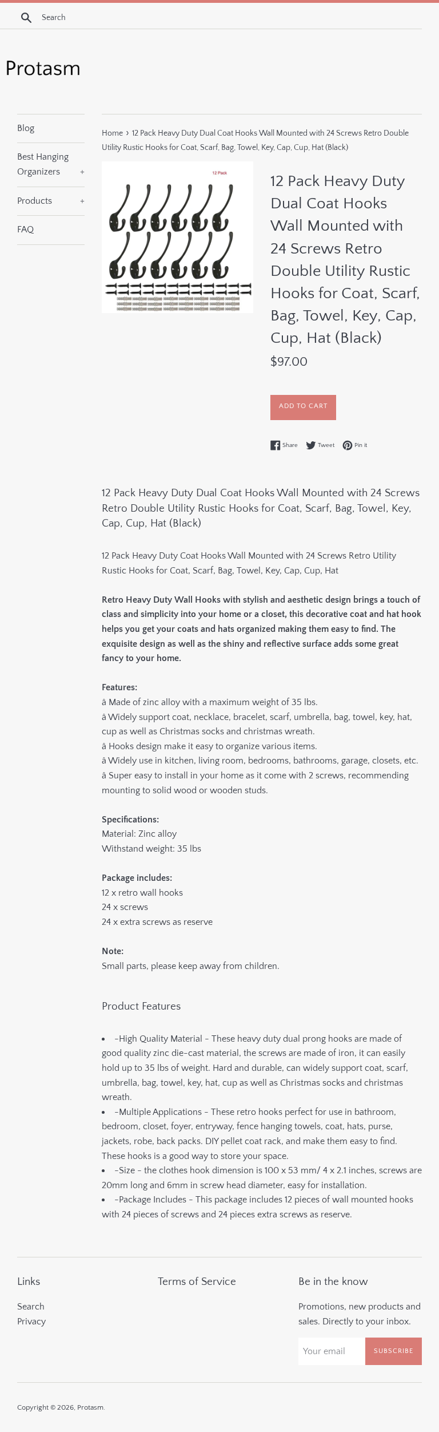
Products (51, 201)
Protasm (90, 1407)
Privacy (31, 1321)
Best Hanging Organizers (51, 164)
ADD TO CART (303, 406)
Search (31, 1307)
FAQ (25, 229)
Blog (25, 128)
